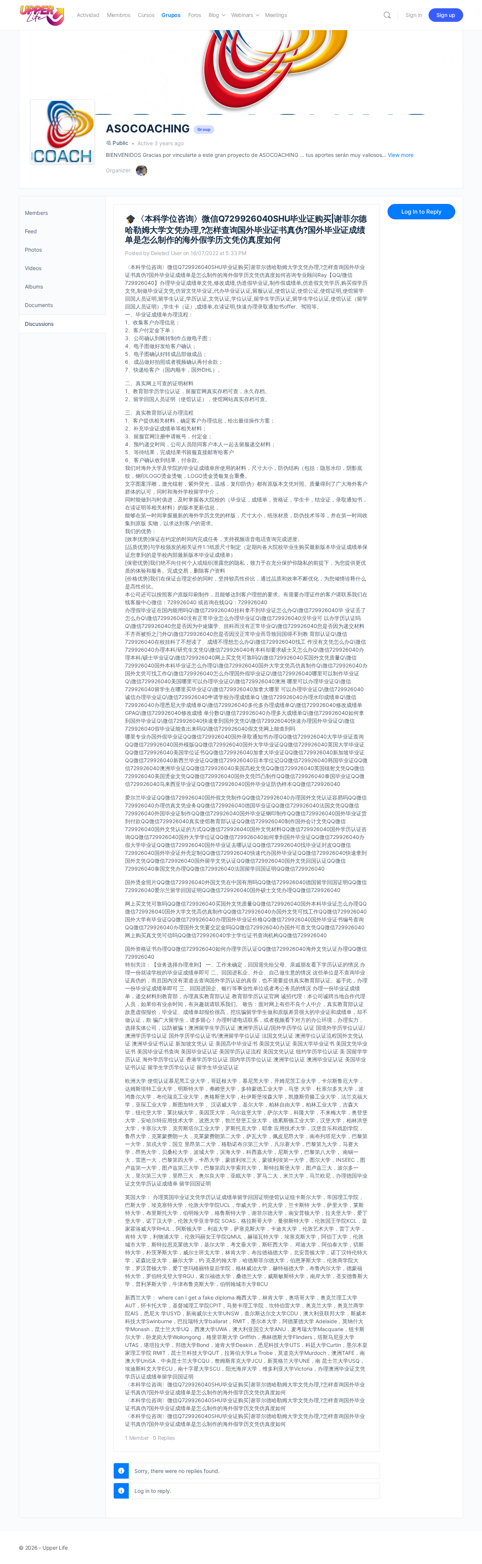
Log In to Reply (421, 211)
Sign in (414, 15)
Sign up (445, 15)
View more (400, 155)
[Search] (387, 15)
